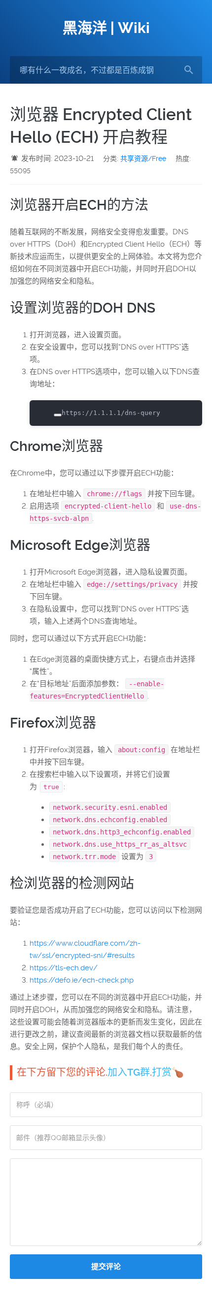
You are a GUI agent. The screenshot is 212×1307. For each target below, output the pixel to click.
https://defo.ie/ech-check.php (82, 980)
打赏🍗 (168, 1072)
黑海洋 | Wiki (106, 27)
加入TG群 (128, 1072)
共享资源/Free (143, 158)
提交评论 (106, 1266)
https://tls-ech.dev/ (64, 967)
